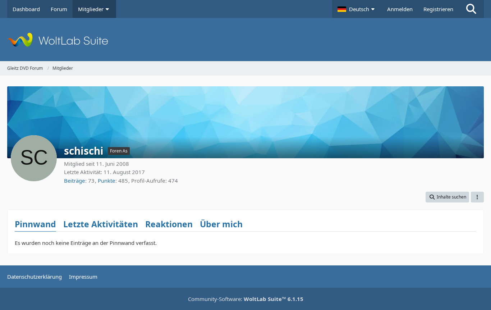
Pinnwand (35, 224)
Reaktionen (169, 224)
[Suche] (471, 9)
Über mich (221, 224)
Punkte (106, 180)
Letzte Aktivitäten (100, 224)
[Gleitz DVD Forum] (245, 39)
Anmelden (400, 9)
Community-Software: (245, 298)
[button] (357, 9)
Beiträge (74, 180)
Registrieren (438, 9)
